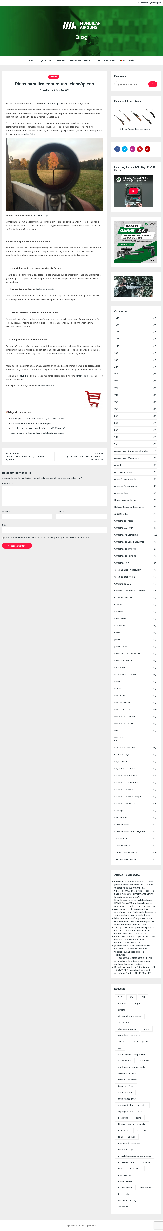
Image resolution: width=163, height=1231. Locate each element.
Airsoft (117, 465)
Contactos (110, 60)
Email (60, 511)
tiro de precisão (125, 1181)
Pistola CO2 (135, 1168)
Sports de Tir (120, 838)
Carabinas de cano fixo (125, 548)
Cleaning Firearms (123, 597)
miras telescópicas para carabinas (134, 1156)
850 (116, 430)
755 (116, 409)
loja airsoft (123, 1130)
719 (116, 374)
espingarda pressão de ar (130, 1111)
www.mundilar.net (46, 385)
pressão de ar (124, 1175)
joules (117, 639)
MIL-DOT (119, 688)
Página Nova (120, 761)
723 (116, 381)
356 (116, 360)
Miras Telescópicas (123, 709)
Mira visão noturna (123, 702)
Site (4, 525)
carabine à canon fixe (124, 576)
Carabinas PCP (121, 562)
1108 (116, 332)
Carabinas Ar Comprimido (126, 534)
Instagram (156, 3)
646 (116, 367)
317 (120, 997)
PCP (120, 1168)
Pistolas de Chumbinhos (126, 782)
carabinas (144, 1060)
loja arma (141, 1130)
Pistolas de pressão (123, 789)
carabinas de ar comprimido (131, 1067)
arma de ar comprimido (129, 1035)
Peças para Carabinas (124, 768)
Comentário (8, 483)
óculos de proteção (45, 288)
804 (116, 423)
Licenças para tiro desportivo (132, 1124)
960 (116, 444)
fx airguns (123, 1117)
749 (116, 395)
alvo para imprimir (127, 1028)
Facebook (144, 3)
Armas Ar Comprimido (125, 479)
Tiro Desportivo (122, 845)
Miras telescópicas (127, 1149)
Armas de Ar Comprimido (126, 486)
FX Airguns (119, 625)
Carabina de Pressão (124, 520)
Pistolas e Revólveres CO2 (127, 803)
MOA (116, 730)
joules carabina (121, 646)
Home (32, 60)
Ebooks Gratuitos (79, 60)
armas (121, 1041)
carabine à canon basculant (127, 569)
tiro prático (145, 1187)
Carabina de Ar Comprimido (131, 1054)
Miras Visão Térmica (124, 723)
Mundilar (53, 76)
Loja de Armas (121, 667)
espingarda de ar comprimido (132, 1105)
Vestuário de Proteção (125, 859)
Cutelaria (118, 604)
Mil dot (117, 681)
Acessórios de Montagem (126, 458)
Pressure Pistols (122, 824)
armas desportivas (141, 1041)
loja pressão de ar (126, 1136)
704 (131, 997)
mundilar (146, 1162)
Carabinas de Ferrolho (125, 555)
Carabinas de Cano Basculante (129, 541)
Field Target (120, 618)
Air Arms (122, 1003)
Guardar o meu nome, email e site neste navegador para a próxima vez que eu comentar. (47, 537)
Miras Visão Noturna (124, 716)
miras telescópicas (53, 103)
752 (116, 402)
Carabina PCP (124, 1060)
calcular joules (121, 513)
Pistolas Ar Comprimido (125, 775)
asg (119, 1048)
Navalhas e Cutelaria (124, 747)
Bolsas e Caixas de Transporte (129, 506)
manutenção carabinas (129, 1143)
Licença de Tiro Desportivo (127, 653)
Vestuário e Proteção (128, 1200)
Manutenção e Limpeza (125, 674)
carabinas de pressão (128, 1079)
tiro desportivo (63, 353)
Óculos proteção (122, 754)
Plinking (118, 810)
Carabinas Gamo (126, 1086)
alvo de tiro (123, 1022)
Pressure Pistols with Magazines (130, 831)
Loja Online (45, 60)
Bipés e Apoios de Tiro (125, 499)
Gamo (117, 632)
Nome (6, 511)
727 (116, 388)
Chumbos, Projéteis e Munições (129, 590)
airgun (138, 1003)
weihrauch (123, 1206)
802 (116, 416)
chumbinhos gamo (127, 1098)
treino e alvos (124, 1194)
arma (146, 1028)
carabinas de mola (127, 1073)
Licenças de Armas (123, 660)
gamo (138, 1117)
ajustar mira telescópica (129, 1016)
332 (116, 353)
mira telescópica (42, 215)
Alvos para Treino (123, 472)
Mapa (97, 60)
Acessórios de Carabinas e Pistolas (131, 451)
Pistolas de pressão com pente (129, 796)
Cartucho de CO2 (122, 583)
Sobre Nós (60, 60)
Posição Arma (120, 817)
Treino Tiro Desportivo (125, 852)
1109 (116, 339)
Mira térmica (120, 695)
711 (143, 997)
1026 (116, 325)
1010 (116, 318)
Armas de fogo (121, 493)
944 (116, 437)
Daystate (118, 611)
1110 (116, 346)
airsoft (121, 1009)
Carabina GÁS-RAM (123, 527)
